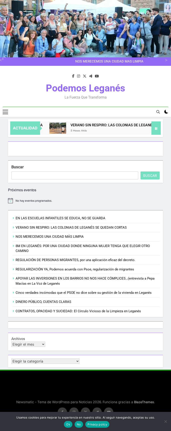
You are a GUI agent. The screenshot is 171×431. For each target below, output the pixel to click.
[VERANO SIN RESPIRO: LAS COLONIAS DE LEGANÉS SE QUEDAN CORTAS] (53, 128)
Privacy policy (97, 424)
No (79, 424)
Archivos (18, 339)
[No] (165, 421)
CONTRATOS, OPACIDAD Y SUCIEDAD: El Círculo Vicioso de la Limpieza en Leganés (78, 311)
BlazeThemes (144, 402)
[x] (84, 76)
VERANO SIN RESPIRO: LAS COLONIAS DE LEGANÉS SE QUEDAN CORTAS (71, 228)
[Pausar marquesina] (156, 128)
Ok (68, 424)
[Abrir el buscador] (158, 112)
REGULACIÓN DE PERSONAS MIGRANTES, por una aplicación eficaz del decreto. (75, 260)
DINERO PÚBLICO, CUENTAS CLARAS (43, 302)
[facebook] (73, 76)
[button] (53, 128)
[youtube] (97, 76)
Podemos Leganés (85, 88)
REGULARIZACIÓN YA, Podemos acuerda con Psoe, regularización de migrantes (75, 269)
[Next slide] (165, 59)
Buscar (17, 167)
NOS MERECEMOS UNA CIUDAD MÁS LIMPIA (109, 61)
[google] (91, 76)
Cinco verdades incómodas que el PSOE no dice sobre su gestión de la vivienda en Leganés (84, 293)
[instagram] (78, 76)
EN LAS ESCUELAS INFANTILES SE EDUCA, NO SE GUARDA (60, 218)
